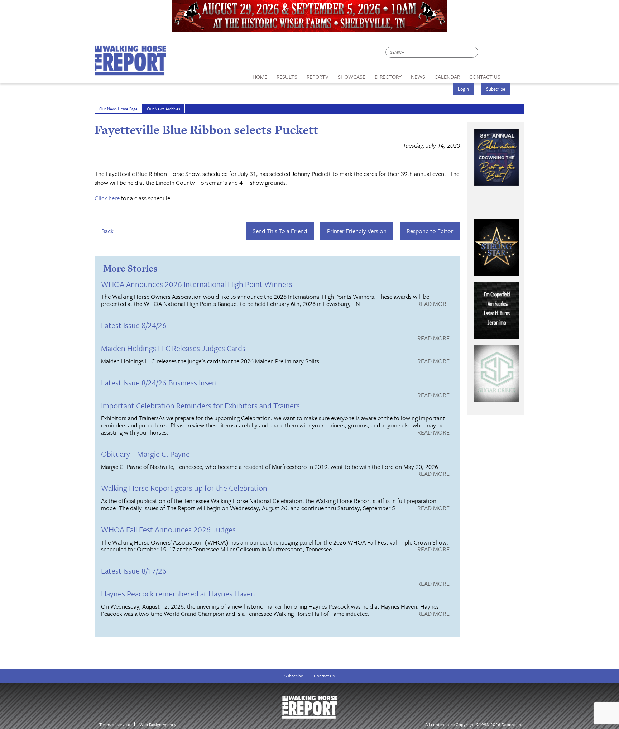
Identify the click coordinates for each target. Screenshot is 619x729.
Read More (433, 304)
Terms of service (114, 724)
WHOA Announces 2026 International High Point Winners (196, 283)
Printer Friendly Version (357, 230)
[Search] (473, 52)
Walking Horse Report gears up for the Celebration (184, 487)
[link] (260, 74)
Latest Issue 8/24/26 (134, 325)
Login (463, 88)
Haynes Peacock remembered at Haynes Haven (178, 593)
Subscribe (495, 88)
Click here (107, 197)
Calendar (447, 77)
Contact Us (324, 675)
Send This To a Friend (280, 230)
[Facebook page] (487, 53)
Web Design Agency (157, 724)
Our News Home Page (118, 109)
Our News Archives (163, 109)
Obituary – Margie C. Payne (145, 453)
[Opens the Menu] (515, 74)
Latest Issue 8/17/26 (134, 570)
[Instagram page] (514, 53)
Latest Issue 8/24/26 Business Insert (159, 382)
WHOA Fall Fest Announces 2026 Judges (168, 529)
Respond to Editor (430, 230)
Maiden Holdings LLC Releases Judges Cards (173, 348)
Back (107, 230)
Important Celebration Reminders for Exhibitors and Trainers (200, 405)
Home (260, 77)
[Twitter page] (500, 53)
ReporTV (317, 77)
